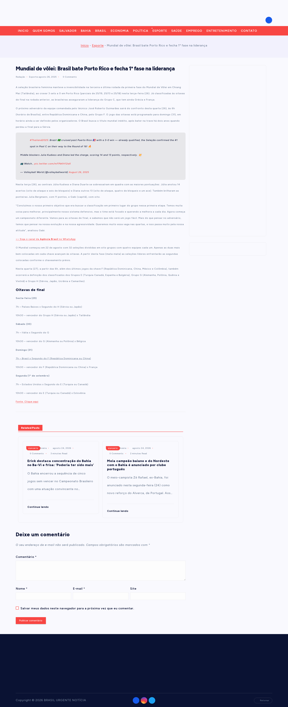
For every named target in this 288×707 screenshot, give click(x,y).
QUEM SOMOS (44, 30)
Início (85, 45)
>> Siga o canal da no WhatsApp (46, 239)
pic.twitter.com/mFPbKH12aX (52, 163)
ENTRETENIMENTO (221, 30)
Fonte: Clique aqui (27, 401)
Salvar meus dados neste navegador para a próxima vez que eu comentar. (77, 608)
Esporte (98, 45)
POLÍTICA (140, 30)
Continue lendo (38, 506)
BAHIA (86, 30)
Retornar (264, 700)
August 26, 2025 (79, 172)
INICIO (23, 30)
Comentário (26, 557)
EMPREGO (194, 30)
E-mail (79, 588)
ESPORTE (159, 30)
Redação (20, 77)
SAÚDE (176, 30)
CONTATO (249, 30)
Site (133, 588)
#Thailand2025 (39, 140)
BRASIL (100, 30)
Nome (21, 588)
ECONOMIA (120, 30)
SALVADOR (67, 30)
